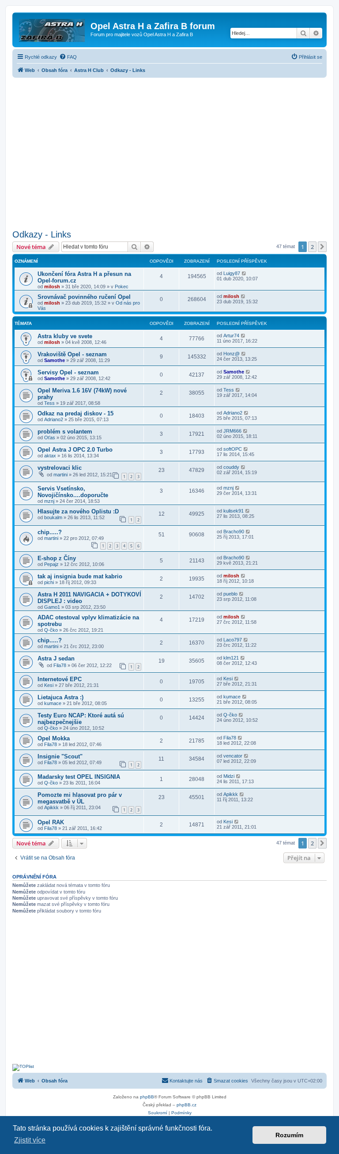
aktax (50, 455)
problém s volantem (65, 431)
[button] (322, 246)
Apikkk (51, 807)
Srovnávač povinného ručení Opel (84, 297)
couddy (231, 467)
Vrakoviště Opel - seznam (72, 354)
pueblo (230, 593)
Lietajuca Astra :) (60, 697)
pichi (49, 582)
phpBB (147, 1096)
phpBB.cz (186, 1104)
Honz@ (231, 353)
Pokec (121, 286)
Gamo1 (52, 607)
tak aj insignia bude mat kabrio (80, 576)
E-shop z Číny (57, 558)
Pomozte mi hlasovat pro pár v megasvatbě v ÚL (80, 798)
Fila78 (59, 665)
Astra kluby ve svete (65, 336)
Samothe (54, 360)
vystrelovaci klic (60, 467)
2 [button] (312, 247)
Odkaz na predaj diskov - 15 (75, 413)
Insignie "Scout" (60, 756)
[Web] (52, 29)
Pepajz (51, 564)
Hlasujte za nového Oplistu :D (78, 511)
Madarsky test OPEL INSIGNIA (79, 776)
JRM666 (232, 431)
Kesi (48, 685)
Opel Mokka (54, 738)
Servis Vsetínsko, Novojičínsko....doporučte (73, 491)
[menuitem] (68, 57)
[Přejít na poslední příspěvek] (244, 273)
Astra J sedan (56, 658)
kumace (52, 703)
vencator (232, 755)
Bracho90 (233, 531)
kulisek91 (233, 510)
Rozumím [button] (289, 1135)
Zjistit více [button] (29, 1140)
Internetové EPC (60, 679)
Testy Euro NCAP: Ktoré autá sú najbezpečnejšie (81, 718)
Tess (49, 403)
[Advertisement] (169, 151)
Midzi (228, 776)
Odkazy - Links (41, 234)
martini (60, 474)
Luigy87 (231, 273)
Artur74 (231, 335)
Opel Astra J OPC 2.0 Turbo (75, 449)
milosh (52, 286)
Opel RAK (51, 822)
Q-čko (51, 630)
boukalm (53, 517)
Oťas (49, 437)
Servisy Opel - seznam (68, 372)
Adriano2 (53, 419)
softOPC (232, 449)
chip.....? (50, 532)
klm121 (231, 657)
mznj (49, 501)
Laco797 (232, 639)
